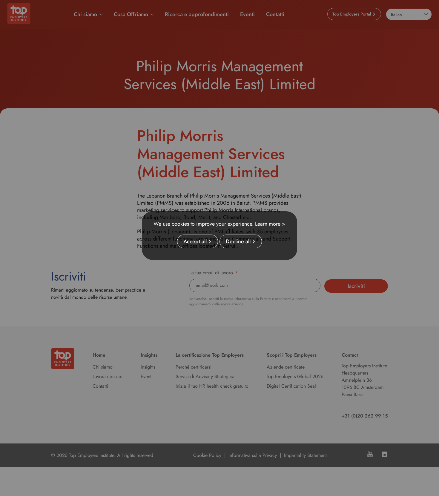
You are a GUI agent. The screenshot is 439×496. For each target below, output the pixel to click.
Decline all (238, 241)
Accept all (195, 241)
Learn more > (270, 224)
